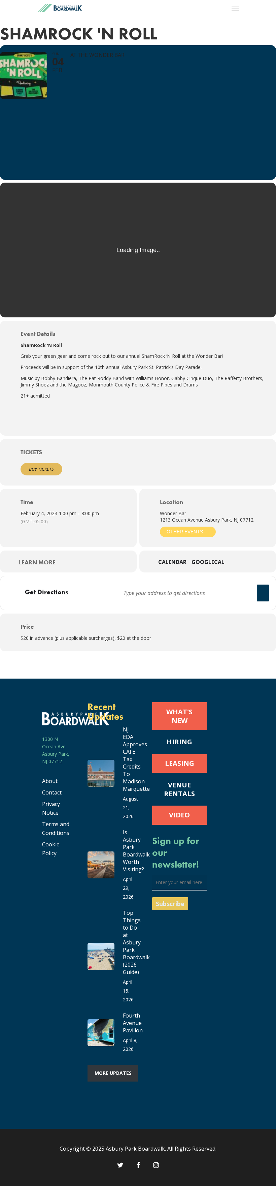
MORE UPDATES (113, 1073)
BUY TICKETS (41, 469)
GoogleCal (208, 562)
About (50, 781)
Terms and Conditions (55, 828)
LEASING (179, 763)
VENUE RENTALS (179, 789)
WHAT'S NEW (179, 716)
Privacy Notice (51, 808)
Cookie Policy (51, 849)
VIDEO (179, 814)
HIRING (179, 741)
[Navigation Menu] (235, 8)
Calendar (172, 562)
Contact (52, 792)
